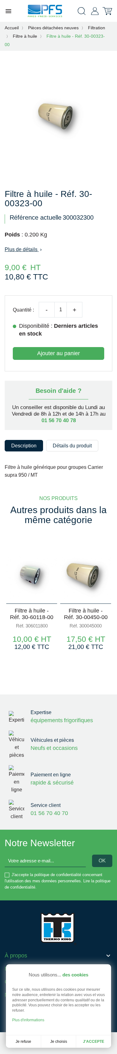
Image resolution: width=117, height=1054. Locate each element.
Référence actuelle (35, 217)
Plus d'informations (28, 1020)
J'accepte (93, 1041)
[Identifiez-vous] (95, 10)
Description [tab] (24, 445)
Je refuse (23, 1041)
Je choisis (58, 1041)
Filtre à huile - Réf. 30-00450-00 (86, 614)
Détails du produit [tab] (72, 445)
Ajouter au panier (58, 353)
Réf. (20, 625)
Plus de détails (24, 249)
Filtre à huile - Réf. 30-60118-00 (31, 614)
